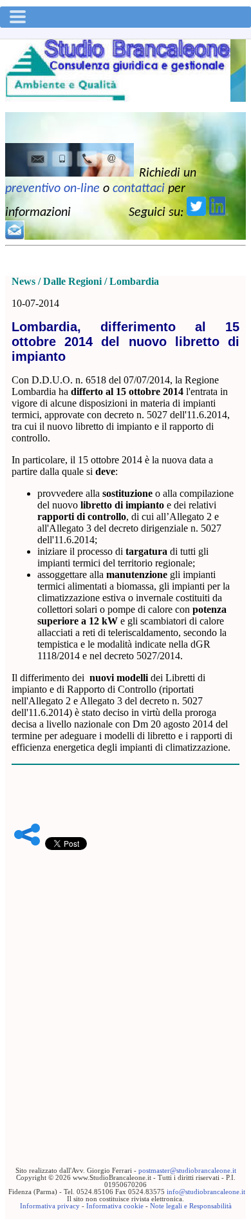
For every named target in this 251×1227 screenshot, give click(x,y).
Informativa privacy (50, 1206)
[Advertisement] (125, 988)
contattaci (139, 188)
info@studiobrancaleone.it (206, 1191)
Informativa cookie (115, 1206)
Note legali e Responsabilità (191, 1206)
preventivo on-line (52, 188)
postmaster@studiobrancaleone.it (187, 1170)
